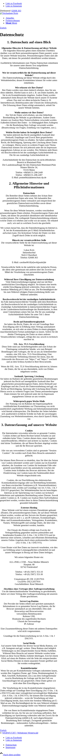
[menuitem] (32, 18)
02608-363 (16, 11)
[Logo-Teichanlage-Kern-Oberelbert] (9, 13)
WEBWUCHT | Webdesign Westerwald (20, 733)
